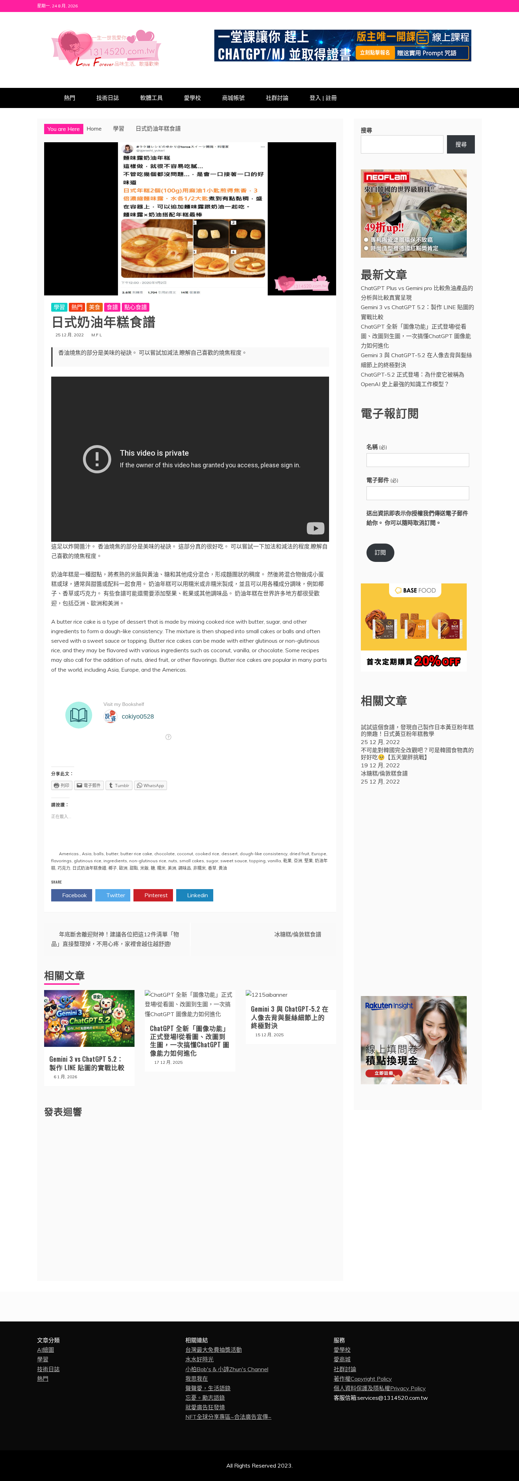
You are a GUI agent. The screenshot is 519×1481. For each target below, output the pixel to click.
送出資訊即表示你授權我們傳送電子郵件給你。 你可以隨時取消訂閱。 (417, 518)
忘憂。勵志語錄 (205, 1397)
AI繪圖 (45, 1349)
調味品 (184, 868)
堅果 (308, 860)
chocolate (164, 853)
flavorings (61, 860)
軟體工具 (151, 97)
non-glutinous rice (147, 860)
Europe (318, 853)
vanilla (274, 860)
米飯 (144, 868)
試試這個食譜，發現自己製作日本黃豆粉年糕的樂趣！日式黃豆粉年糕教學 (417, 730)
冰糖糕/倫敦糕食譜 (297, 934)
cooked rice (207, 853)
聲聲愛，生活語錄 (208, 1388)
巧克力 (64, 868)
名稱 (376, 446)
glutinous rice (87, 860)
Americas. (69, 853)
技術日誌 (107, 97)
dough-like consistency (263, 853)
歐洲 (123, 868)
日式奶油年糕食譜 (89, 868)
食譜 (112, 307)
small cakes (191, 860)
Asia (86, 853)
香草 (212, 868)
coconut (185, 853)
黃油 (223, 868)
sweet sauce (233, 860)
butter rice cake (136, 853)
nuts (172, 860)
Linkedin (197, 895)
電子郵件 (382, 480)
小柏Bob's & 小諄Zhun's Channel (226, 1369)
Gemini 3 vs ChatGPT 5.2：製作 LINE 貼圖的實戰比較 (87, 1063)
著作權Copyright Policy (363, 1378)
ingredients (115, 860)
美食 (94, 307)
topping (257, 860)
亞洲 (298, 860)
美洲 (172, 868)
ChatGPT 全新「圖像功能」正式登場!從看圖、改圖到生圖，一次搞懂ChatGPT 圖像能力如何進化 (189, 1040)
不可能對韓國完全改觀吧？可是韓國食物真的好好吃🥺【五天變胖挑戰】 (417, 753)
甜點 (134, 868)
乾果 (287, 860)
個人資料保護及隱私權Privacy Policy (380, 1388)
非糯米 (199, 868)
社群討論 (277, 97)
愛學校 (192, 97)
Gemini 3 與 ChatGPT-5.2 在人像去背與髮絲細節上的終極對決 (290, 1017)
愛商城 (342, 1359)
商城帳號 (233, 97)
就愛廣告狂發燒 (205, 1407)
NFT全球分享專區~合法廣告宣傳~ (228, 1416)
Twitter (115, 895)
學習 (59, 307)
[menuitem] (418, 735)
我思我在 (196, 1378)
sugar (212, 860)
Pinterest (155, 895)
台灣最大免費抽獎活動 (213, 1349)
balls (99, 853)
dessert (229, 853)
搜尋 (366, 130)
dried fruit (299, 853)
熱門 (69, 97)
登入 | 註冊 (323, 97)
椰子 (112, 868)
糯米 (161, 868)
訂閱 (380, 552)
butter (112, 853)
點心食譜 (135, 307)
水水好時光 (199, 1359)
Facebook (74, 895)
